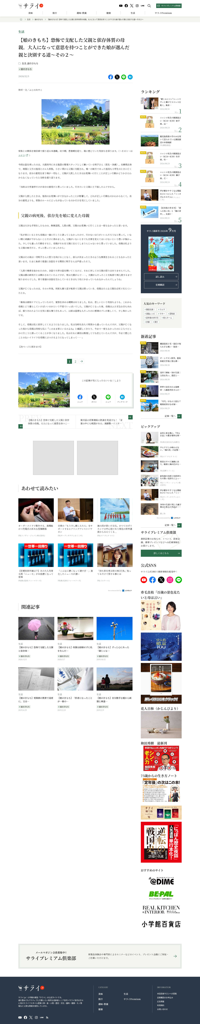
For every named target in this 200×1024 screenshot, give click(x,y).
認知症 (172, 313)
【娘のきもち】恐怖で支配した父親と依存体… (35, 649)
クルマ (162, 309)
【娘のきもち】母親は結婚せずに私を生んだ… (75, 649)
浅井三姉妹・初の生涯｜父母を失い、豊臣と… (170, 374)
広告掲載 (160, 1001)
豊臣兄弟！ (150, 309)
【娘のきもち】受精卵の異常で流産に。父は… (35, 699)
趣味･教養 (82, 13)
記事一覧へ (170, 415)
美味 (30, 13)
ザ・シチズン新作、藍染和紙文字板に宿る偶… (170, 359)
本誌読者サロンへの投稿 (167, 993)
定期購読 (160, 284)
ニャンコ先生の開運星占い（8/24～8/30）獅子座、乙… (170, 175)
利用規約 (160, 1005)
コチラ (21, 155)
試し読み (160, 276)
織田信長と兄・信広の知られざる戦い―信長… (170, 345)
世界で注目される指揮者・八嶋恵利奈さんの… (170, 388)
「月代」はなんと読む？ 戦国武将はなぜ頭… (170, 403)
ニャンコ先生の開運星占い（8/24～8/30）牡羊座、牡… (170, 156)
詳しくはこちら (161, 553)
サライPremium (132, 999)
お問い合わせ (162, 1009)
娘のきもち (39, 19)
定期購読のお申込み (165, 997)
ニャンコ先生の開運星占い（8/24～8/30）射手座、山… (170, 120)
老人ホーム (167, 317)
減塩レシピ (150, 313)
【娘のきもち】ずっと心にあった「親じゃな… (113, 649)
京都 (148, 322)
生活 (133, 13)
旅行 (55, 13)
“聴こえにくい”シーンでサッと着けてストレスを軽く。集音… (170, 102)
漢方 (156, 322)
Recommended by (115, 590)
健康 (108, 13)
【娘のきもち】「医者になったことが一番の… (75, 699)
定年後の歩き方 (152, 317)
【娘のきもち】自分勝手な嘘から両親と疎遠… (114, 699)
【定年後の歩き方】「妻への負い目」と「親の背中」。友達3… (170, 210)
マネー (162, 313)
